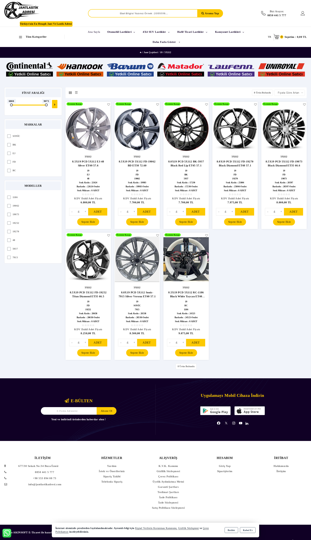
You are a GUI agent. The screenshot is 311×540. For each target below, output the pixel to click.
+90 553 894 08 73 (44, 478)
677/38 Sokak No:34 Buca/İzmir (38, 466)
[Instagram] (234, 423)
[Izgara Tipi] (70, 92)
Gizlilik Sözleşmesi (168, 471)
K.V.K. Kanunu (168, 466)
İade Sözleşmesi (168, 502)
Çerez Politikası (168, 476)
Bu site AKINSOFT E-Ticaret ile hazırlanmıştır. (33, 532)
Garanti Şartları (168, 486)
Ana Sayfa (94, 31)
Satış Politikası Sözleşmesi (168, 507)
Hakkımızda (281, 466)
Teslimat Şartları (168, 492)
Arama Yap (212, 13)
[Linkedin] (246, 423)
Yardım (111, 466)
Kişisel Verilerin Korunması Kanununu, (156, 528)
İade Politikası (168, 497)
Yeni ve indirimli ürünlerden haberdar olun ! (78, 419)
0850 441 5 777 (44, 472)
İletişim (281, 471)
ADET (98, 211)
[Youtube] (240, 423)
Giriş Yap (225, 466)
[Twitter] (226, 423)
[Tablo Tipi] (76, 92)
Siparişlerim (225, 471)
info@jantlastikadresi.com (45, 484)
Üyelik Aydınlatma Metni (168, 481)
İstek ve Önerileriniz (112, 471)
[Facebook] (219, 423)
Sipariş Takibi (112, 476)
